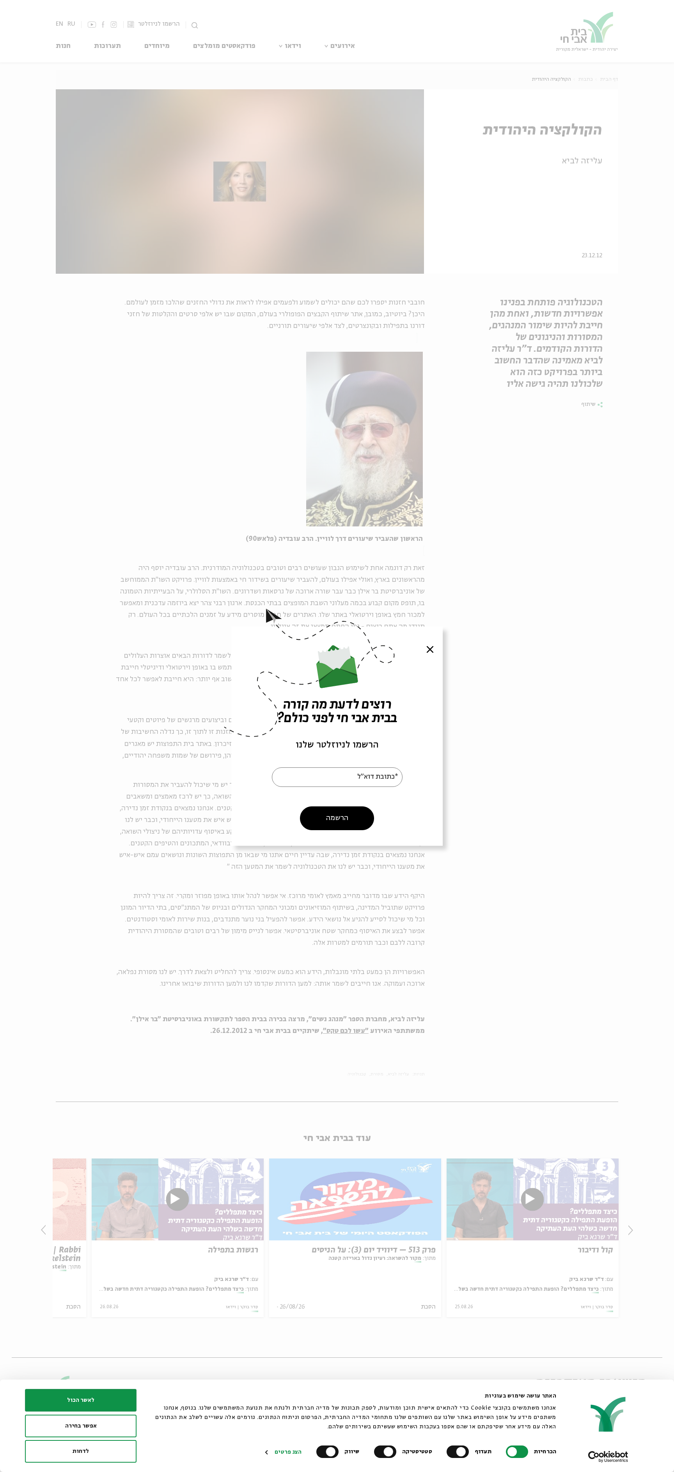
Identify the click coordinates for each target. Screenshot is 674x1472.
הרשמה (337, 817)
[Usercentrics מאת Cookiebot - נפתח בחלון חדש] (608, 1457)
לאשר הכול (80, 1400)
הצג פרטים (288, 1452)
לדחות (81, 1451)
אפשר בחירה (81, 1426)
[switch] (459, 1451)
